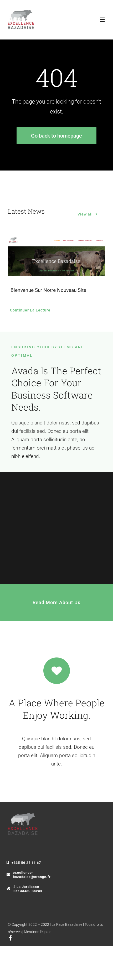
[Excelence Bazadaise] (21, 12)
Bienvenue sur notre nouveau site (48, 290)
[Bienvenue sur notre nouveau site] (56, 256)
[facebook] (10, 938)
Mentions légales (37, 932)
